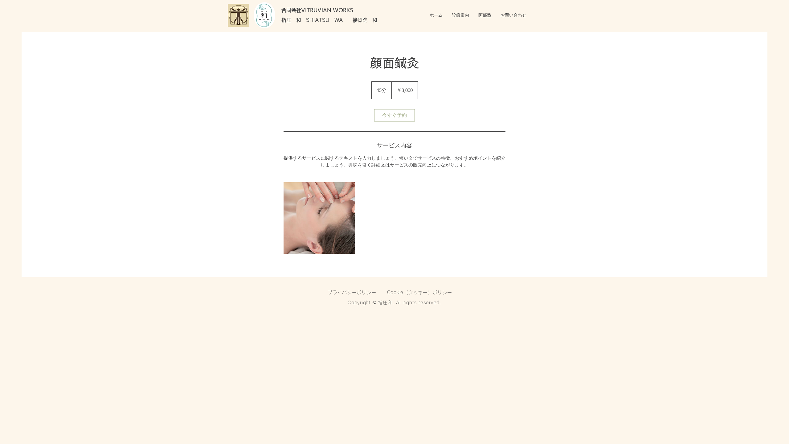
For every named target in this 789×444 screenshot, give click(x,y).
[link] (394, 115)
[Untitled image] (319, 218)
